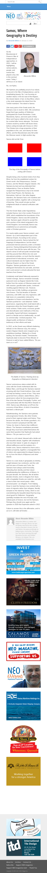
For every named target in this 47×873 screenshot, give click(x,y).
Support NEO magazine (24, 865)
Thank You (33, 868)
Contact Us (27, 862)
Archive (18, 862)
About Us (9, 862)
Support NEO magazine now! (16, 868)
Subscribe (10, 865)
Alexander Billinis (13, 41)
